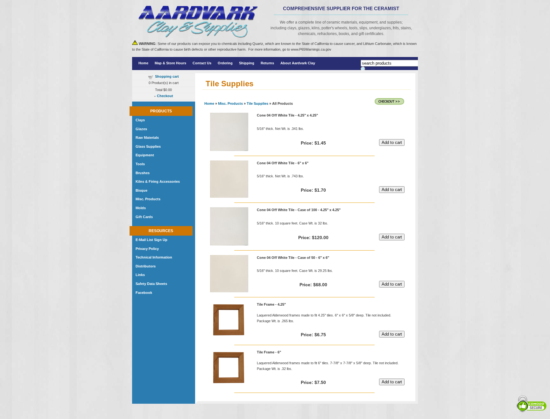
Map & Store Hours (170, 63)
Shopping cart (167, 76)
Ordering (225, 63)
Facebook (144, 293)
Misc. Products (230, 103)
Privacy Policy (147, 249)
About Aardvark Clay (297, 63)
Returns (267, 63)
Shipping (246, 63)
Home (143, 63)
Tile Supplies (257, 103)
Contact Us (202, 63)
